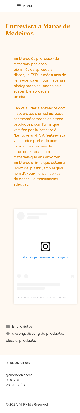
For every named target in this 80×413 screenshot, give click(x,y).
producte (27, 340)
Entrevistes (22, 326)
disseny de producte (45, 333)
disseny (18, 333)
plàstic (11, 340)
